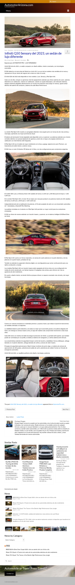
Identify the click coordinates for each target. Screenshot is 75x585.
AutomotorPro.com (58, 404)
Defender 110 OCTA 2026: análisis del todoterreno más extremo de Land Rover (36, 514)
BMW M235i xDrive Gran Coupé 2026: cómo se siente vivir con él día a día (34, 497)
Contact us (10, 573)
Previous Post (11, 409)
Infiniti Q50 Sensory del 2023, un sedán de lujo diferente (26, 404)
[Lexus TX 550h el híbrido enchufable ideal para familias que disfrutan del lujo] (55, 529)
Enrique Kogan (10, 60)
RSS (8, 545)
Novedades (23, 60)
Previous (6, 465)
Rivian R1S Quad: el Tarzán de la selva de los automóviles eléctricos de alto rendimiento (38, 503)
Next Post (65, 409)
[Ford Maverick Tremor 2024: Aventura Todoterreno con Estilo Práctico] (12, 452)
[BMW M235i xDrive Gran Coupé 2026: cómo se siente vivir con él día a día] (8, 529)
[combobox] (15, 540)
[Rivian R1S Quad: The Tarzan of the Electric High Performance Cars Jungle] (24, 529)
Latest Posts (20, 417)
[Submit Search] (50, 1)
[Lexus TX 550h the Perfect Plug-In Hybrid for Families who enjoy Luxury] (63, 529)
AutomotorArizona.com (19, 5)
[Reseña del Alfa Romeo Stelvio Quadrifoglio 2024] (62, 452)
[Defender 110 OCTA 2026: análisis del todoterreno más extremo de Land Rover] (32, 529)
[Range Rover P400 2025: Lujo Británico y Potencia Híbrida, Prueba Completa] (29, 452)
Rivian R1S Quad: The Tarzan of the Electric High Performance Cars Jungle (35, 508)
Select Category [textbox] (10, 540)
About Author (10, 417)
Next (68, 465)
